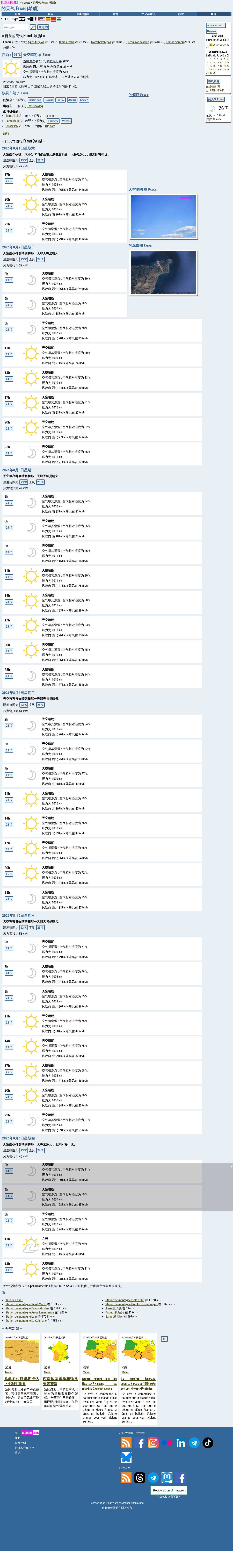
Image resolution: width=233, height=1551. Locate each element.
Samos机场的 (114, 1316)
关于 (27, 1433)
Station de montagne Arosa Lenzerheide (29, 1312)
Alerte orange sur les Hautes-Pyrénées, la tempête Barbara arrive (99, 1383)
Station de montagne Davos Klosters (27, 1308)
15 (211, 65)
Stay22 (84, 100)
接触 (17, 1438)
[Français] (37, 19)
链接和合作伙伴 (24, 1448)
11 (221, 62)
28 (221, 44)
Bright (14, 19)
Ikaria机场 (12, 116)
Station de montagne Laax (21, 1316)
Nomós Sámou (175, 42)
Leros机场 (11, 126)
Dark (22, 19)
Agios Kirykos (36, 42)
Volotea (66, 121)
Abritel (72, 100)
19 (224, 65)
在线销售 (213, 81)
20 (228, 65)
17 (217, 65)
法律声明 (20, 1443)
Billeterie (211, 31)
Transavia (53, 121)
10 (217, 62)
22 (211, 69)
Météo (8, 1372)
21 (207, 69)
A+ (6, 19)
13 (228, 62)
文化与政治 (148, 14)
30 (228, 44)
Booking (49, 100)
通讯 (17, 1453)
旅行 (6, 133)
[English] (43, 19)
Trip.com (48, 116)
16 (214, 65)
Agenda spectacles (216, 25)
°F (31, 19)
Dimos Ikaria (67, 42)
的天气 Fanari (216, 99)
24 (217, 69)
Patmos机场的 (114, 1312)
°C (28, 19)
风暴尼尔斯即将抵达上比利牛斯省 (21, 1381)
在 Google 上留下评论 (168, 1496)
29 (224, 44)
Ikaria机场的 (113, 1308)
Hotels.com (35, 100)
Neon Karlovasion (138, 42)
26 (214, 44)
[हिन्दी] (59, 19)
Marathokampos (101, 42)
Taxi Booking (35, 106)
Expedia (60, 100)
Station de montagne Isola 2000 (124, 1300)
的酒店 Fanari (139, 94)
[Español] (48, 19)
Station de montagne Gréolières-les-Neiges (131, 1304)
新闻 (17, 14)
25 (211, 44)
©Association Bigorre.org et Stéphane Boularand (117, 1503)
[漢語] (53, 20)
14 (207, 65)
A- (2, 18)
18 (221, 65)
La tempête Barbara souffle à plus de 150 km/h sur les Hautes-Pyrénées (138, 1383)
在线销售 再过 (215, 88)
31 (207, 48)
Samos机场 (12, 121)
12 (224, 62)
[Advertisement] (118, 954)
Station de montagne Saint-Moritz (26, 1304)
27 (217, 44)
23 (214, 69)
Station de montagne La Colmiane (26, 1321)
